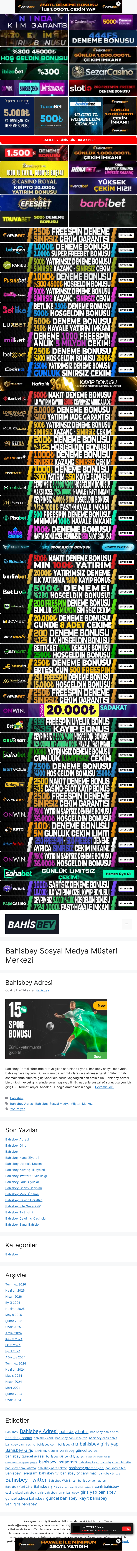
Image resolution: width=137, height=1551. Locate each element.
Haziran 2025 (15, 1309)
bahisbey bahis (73, 1431)
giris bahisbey (47, 1492)
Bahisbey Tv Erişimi (19, 1212)
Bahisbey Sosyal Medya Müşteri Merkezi (64, 1103)
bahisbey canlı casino (20, 1444)
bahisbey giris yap (99, 1444)
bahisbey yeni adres (92, 1480)
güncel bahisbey (62, 1498)
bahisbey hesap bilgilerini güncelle (21, 1463)
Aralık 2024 (13, 1333)
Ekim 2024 (13, 1345)
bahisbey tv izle (109, 1473)
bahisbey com (46, 1444)
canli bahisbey (107, 1486)
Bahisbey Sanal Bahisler (22, 1224)
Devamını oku (104, 1087)
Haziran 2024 (15, 1369)
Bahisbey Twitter (26, 1480)
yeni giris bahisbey (21, 1504)
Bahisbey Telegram (21, 1473)
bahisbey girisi (68, 1444)
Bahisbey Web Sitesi (62, 1480)
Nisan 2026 (13, 1296)
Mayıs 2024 (13, 1375)
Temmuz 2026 (15, 1284)
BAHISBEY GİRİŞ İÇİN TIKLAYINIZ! (68, 140)
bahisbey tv (49, 1473)
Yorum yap (17, 1109)
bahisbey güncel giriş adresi (65, 1456)
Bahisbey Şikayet (48, 1486)
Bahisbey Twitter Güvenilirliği (26, 1176)
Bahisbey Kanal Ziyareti (22, 1157)
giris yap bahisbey (98, 1492)
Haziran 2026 (15, 1290)
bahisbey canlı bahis (103, 1438)
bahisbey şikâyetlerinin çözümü (79, 1487)
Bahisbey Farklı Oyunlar (22, 1182)
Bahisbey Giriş (15, 1145)
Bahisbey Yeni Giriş (18, 1486)
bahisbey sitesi (115, 1468)
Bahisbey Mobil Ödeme (22, 1194)
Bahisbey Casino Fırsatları (23, 1200)
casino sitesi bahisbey (20, 1492)
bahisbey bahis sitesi (104, 1432)
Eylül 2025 (12, 1302)
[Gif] (68, 384)
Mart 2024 (13, 1388)
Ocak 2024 (13, 1400)
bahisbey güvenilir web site (98, 1457)
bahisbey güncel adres (79, 1450)
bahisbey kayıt (89, 1462)
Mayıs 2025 (13, 1315)
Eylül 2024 (12, 1351)
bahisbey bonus (18, 1438)
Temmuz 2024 (15, 1363)
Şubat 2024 (13, 1394)
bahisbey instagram (58, 1461)
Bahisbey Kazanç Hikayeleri (25, 1170)
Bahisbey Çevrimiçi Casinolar (26, 1218)
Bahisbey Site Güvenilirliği (23, 1206)
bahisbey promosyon (86, 1468)
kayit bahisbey (93, 1498)
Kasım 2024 (13, 1339)
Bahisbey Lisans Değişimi (23, 1188)
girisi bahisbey (69, 1492)
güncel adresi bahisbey (24, 1498)
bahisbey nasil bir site (115, 1462)
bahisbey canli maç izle (71, 1438)
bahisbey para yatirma (20, 1468)
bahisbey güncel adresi (24, 1456)
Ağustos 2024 (15, 1357)
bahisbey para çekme (52, 1468)
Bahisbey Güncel (46, 1450)
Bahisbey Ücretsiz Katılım (23, 1164)
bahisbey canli (44, 1438)
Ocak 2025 (13, 1327)
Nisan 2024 (13, 1381)
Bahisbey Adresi (28, 982)
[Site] (68, 235)
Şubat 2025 (13, 1321)
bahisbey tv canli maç (78, 1473)
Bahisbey (16, 1098)
